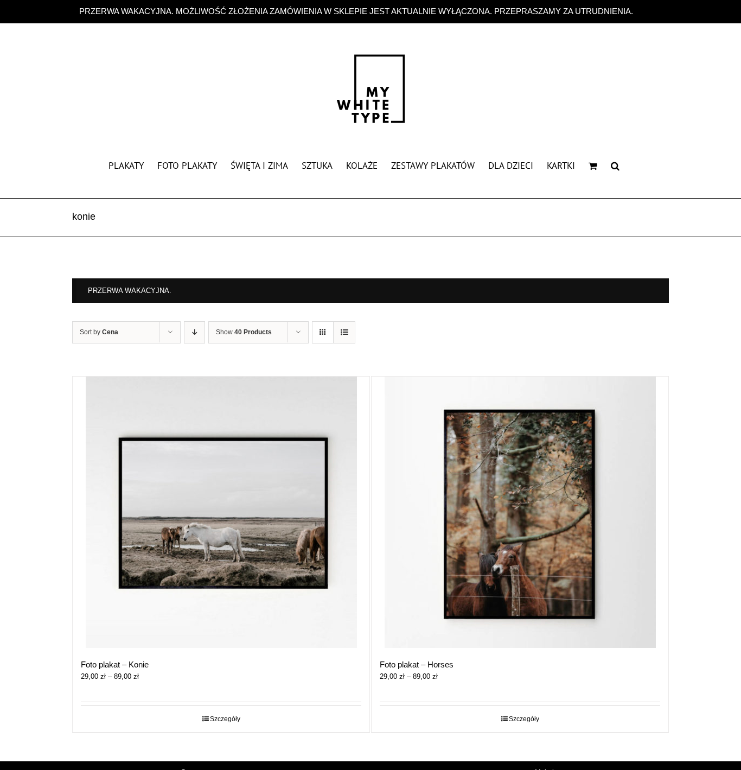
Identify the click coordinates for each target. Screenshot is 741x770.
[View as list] (344, 332)
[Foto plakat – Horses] (520, 512)
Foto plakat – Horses (416, 664)
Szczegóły (225, 719)
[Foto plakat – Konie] (221, 512)
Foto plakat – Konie (115, 664)
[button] (615, 165)
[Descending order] (194, 332)
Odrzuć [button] (648, 11)
